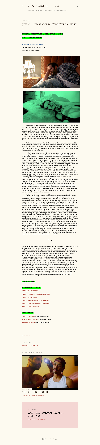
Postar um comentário (30, 346)
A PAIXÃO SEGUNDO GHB (35, 391)
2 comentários (42, 419)
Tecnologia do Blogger (51, 439)
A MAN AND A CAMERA (28, 322)
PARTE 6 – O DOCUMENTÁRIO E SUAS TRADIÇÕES (35, 300)
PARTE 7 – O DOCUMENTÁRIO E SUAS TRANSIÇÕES (35, 303)
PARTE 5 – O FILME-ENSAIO (29, 297)
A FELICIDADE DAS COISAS (29, 319)
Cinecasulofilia (43, 6)
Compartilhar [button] (26, 335)
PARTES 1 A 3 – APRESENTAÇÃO (30, 291)
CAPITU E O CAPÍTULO (28, 316)
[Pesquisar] (77, 5)
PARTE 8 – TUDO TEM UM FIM (30, 306)
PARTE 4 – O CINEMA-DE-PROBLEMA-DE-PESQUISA (36, 294)
